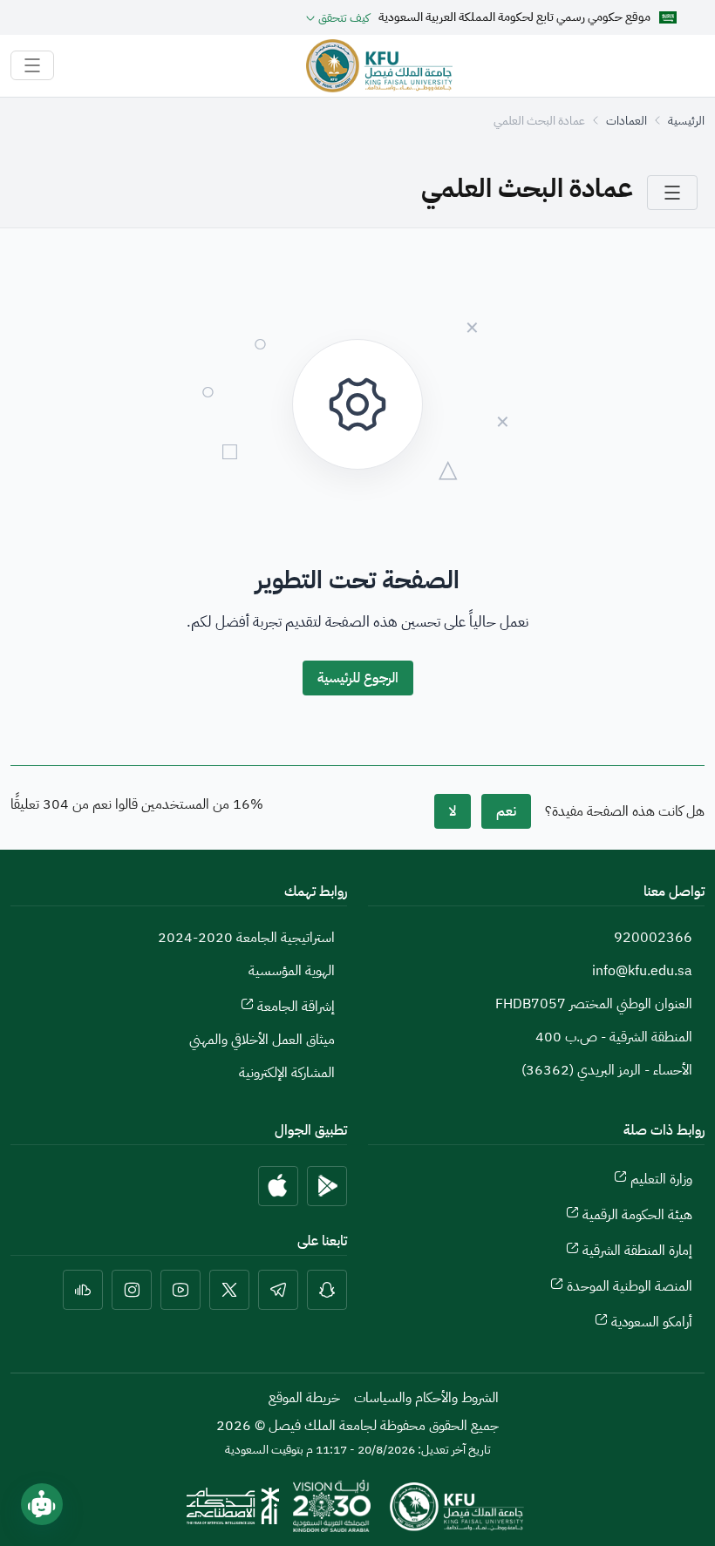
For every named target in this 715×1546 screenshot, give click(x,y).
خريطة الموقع (304, 1397)
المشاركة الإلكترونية (287, 1072)
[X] (229, 1290)
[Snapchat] (327, 1290)
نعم (506, 811)
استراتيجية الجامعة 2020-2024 (246, 937)
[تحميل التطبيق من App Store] (278, 1186)
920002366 (653, 937)
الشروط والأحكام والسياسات (426, 1397)
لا (452, 811)
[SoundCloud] (83, 1290)
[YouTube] (180, 1290)
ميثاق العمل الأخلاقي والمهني (262, 1039)
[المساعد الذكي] (42, 1504)
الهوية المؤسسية (292, 970)
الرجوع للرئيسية (357, 678)
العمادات (626, 121)
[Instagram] (132, 1290)
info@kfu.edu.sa (642, 970)
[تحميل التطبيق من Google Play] (327, 1186)
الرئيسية (686, 121)
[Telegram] (278, 1290)
